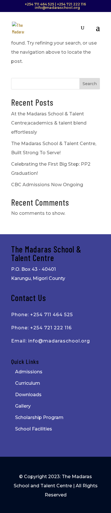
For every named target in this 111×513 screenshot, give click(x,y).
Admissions (28, 371)
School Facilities (33, 429)
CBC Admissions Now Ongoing (47, 184)
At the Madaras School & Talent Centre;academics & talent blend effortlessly (49, 123)
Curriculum (27, 383)
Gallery (23, 406)
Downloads (28, 394)
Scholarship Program (39, 417)
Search (90, 83)
